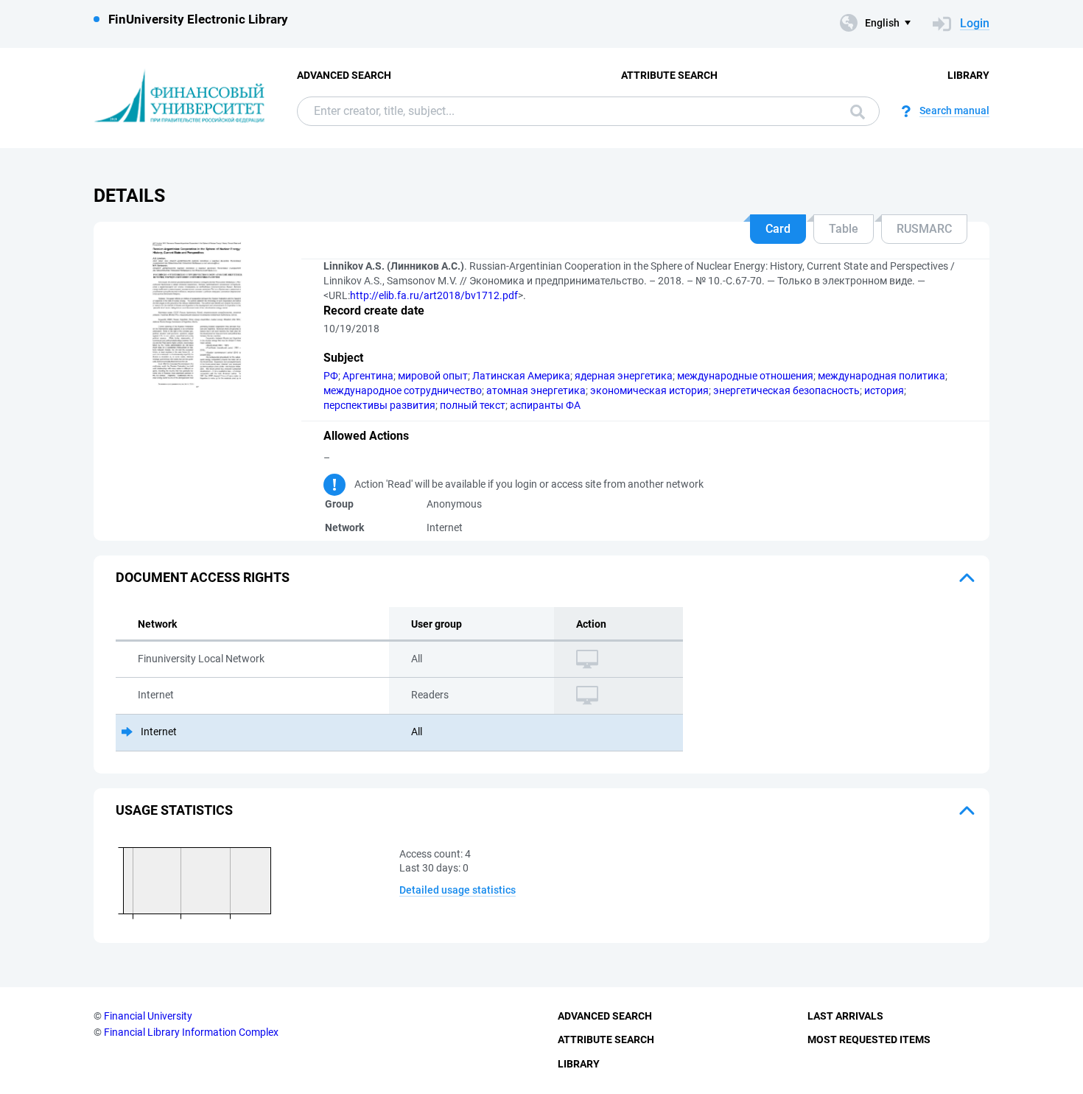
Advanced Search (344, 75)
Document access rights (203, 577)
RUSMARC (924, 229)
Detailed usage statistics (457, 890)
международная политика (881, 376)
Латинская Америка (521, 376)
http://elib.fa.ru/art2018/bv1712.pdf (434, 295)
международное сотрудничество (402, 390)
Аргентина (368, 376)
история (884, 390)
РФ (330, 376)
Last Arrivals (845, 1016)
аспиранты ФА (545, 405)
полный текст (472, 405)
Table (843, 229)
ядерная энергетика (624, 376)
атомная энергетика (536, 390)
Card (778, 229)
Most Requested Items (868, 1039)
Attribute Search (669, 75)
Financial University (148, 1016)
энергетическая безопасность (786, 390)
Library (968, 75)
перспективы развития (379, 405)
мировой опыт (433, 376)
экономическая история (649, 390)
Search (854, 111)
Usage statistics (174, 810)
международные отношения (745, 376)
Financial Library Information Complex (191, 1032)
